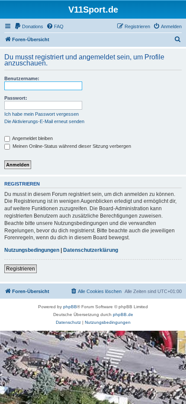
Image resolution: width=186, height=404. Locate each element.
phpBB (70, 306)
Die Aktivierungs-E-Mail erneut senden (44, 121)
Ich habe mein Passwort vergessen (41, 114)
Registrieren (20, 269)
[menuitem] (28, 26)
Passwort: (15, 98)
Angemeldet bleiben (32, 138)
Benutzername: (21, 78)
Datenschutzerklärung (90, 250)
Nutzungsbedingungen (31, 250)
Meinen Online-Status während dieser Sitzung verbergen (71, 146)
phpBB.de (123, 314)
